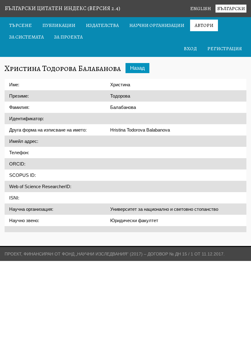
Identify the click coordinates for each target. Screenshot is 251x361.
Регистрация (224, 48)
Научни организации (156, 25)
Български (231, 8)
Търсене (20, 25)
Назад (137, 68)
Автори (204, 25)
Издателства (102, 25)
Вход (190, 48)
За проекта (68, 37)
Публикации (58, 25)
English (200, 8)
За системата (26, 37)
